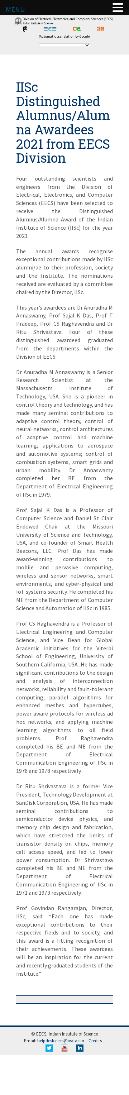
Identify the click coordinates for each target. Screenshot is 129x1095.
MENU (15, 9)
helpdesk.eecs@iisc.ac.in (60, 1041)
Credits (95, 1041)
